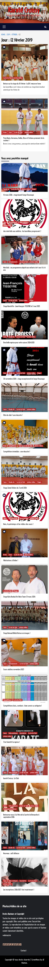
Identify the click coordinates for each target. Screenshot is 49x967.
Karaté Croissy (24, 10)
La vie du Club (7, 78)
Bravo (5, 132)
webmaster (7, 935)
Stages (34, 189)
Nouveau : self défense (11, 853)
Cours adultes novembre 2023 (13, 669)
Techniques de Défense (9, 809)
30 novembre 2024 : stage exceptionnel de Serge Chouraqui (24, 379)
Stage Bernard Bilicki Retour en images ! (16, 633)
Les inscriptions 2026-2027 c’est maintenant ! (18, 890)
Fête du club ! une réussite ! (12, 415)
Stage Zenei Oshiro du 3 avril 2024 (15, 488)
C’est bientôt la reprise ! (11, 742)
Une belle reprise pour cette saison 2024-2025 (18, 342)
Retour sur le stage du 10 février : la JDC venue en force (22, 84)
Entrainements (13, 222)
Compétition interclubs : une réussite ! (16, 451)
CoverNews (36, 959)
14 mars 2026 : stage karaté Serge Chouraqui (18, 195)
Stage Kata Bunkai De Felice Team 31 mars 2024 (19, 597)
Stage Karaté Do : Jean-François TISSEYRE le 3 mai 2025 (21, 306)
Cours (10, 132)
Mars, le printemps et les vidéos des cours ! (18, 524)
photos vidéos (18, 78)
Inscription (23, 733)
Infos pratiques (24, 222)
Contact (23, 950)
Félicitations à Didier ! (10, 560)
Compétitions (12, 446)
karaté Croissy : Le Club (11, 778)
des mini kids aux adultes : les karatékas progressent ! (22, 231)
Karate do (6, 189)
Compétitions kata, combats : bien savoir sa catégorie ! (22, 706)
